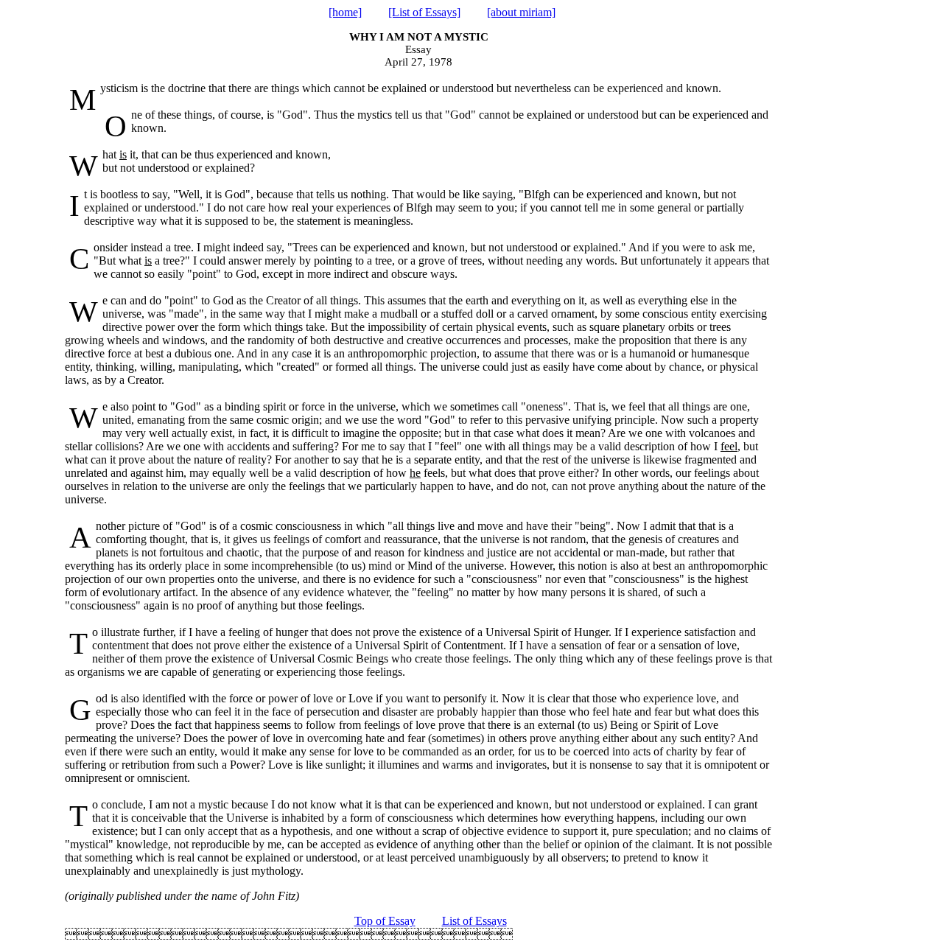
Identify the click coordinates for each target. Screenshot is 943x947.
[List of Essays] (424, 12)
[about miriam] (521, 12)
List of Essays (474, 921)
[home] (345, 12)
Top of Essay (385, 921)
